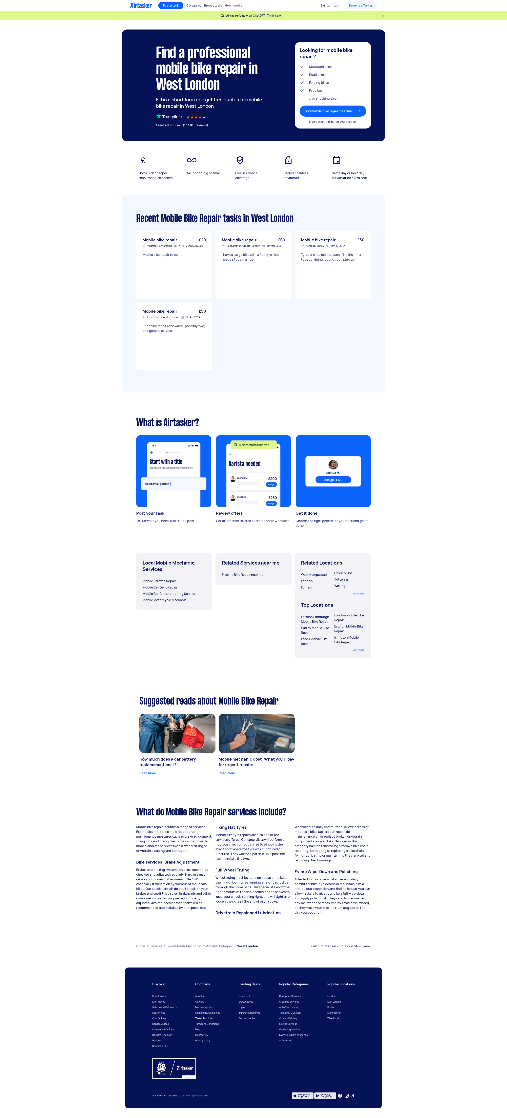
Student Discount (162, 1035)
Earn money (158, 1001)
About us (200, 996)
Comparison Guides (163, 1029)
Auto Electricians (288, 1007)
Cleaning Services (289, 1001)
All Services (285, 1040)
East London (334, 1001)
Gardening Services (290, 1029)
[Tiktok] (353, 1095)
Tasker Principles (204, 1018)
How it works (159, 996)
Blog (197, 1029)
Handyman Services (290, 996)
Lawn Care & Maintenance (293, 1035)
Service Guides (160, 1024)
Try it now (274, 15)
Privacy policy (202, 1040)
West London (334, 1018)
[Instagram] (347, 1096)
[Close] (383, 16)
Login (242, 1007)
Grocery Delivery (288, 1018)
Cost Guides (159, 1018)
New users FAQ (160, 1046)
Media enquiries (204, 1007)
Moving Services (288, 1024)
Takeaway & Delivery (290, 1012)
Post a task (171, 5)
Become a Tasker (360, 5)
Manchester (334, 1012)
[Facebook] (340, 1095)
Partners (157, 1040)
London (331, 996)
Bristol (330, 1007)
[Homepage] (141, 5)
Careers (199, 1001)
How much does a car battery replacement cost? (167, 761)
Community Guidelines (207, 1012)
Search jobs (158, 1012)
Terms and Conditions (207, 1024)
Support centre (247, 1018)
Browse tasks (246, 1001)
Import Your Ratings (249, 1012)
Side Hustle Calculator (164, 1007)
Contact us (201, 1035)
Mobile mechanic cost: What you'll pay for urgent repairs (256, 761)
